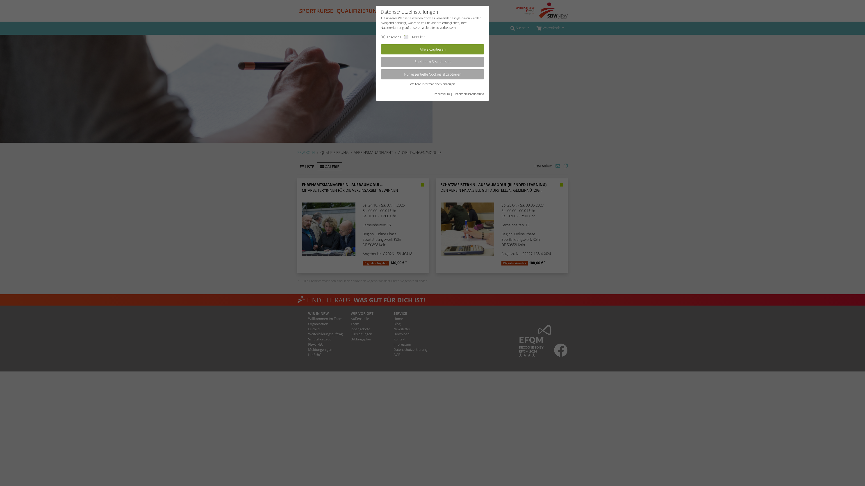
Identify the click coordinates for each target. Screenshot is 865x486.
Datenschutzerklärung (468, 94)
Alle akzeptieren (433, 49)
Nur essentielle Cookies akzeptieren (432, 74)
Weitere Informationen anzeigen (432, 84)
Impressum (442, 94)
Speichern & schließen (432, 61)
